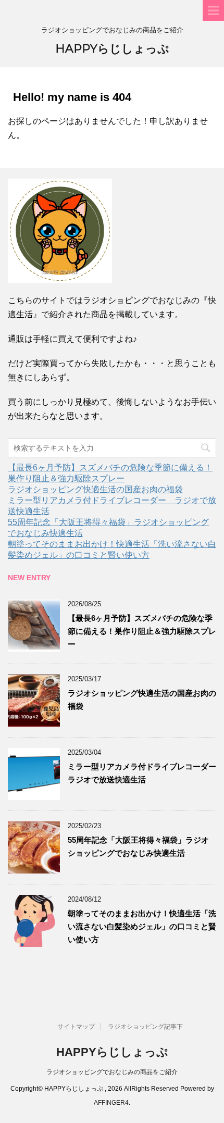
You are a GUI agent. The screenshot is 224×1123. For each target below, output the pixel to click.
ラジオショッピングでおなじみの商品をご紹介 (112, 1072)
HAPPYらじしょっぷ (112, 49)
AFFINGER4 (111, 1102)
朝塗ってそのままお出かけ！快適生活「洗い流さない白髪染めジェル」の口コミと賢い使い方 (142, 926)
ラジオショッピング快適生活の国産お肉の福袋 (95, 489)
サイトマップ (76, 1026)
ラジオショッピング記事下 (145, 1026)
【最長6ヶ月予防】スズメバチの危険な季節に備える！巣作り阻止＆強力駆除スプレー (142, 631)
